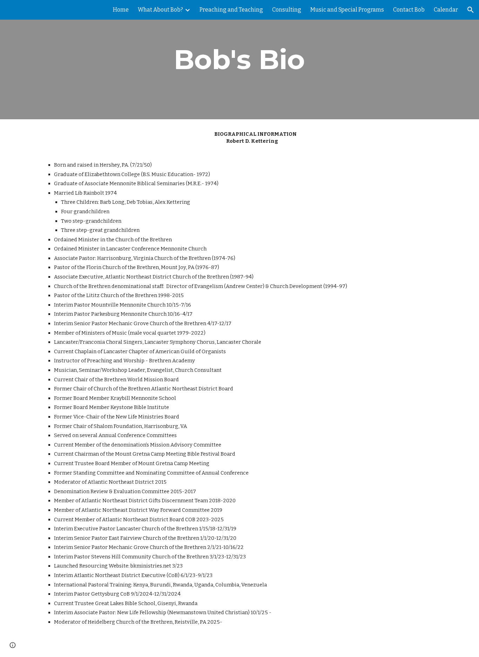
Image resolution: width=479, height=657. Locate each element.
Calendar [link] (446, 9)
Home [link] (121, 9)
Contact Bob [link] (409, 9)
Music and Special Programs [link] (347, 9)
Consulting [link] (286, 9)
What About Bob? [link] (160, 9)
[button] (470, 9)
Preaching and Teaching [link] (231, 9)
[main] (239, 59)
